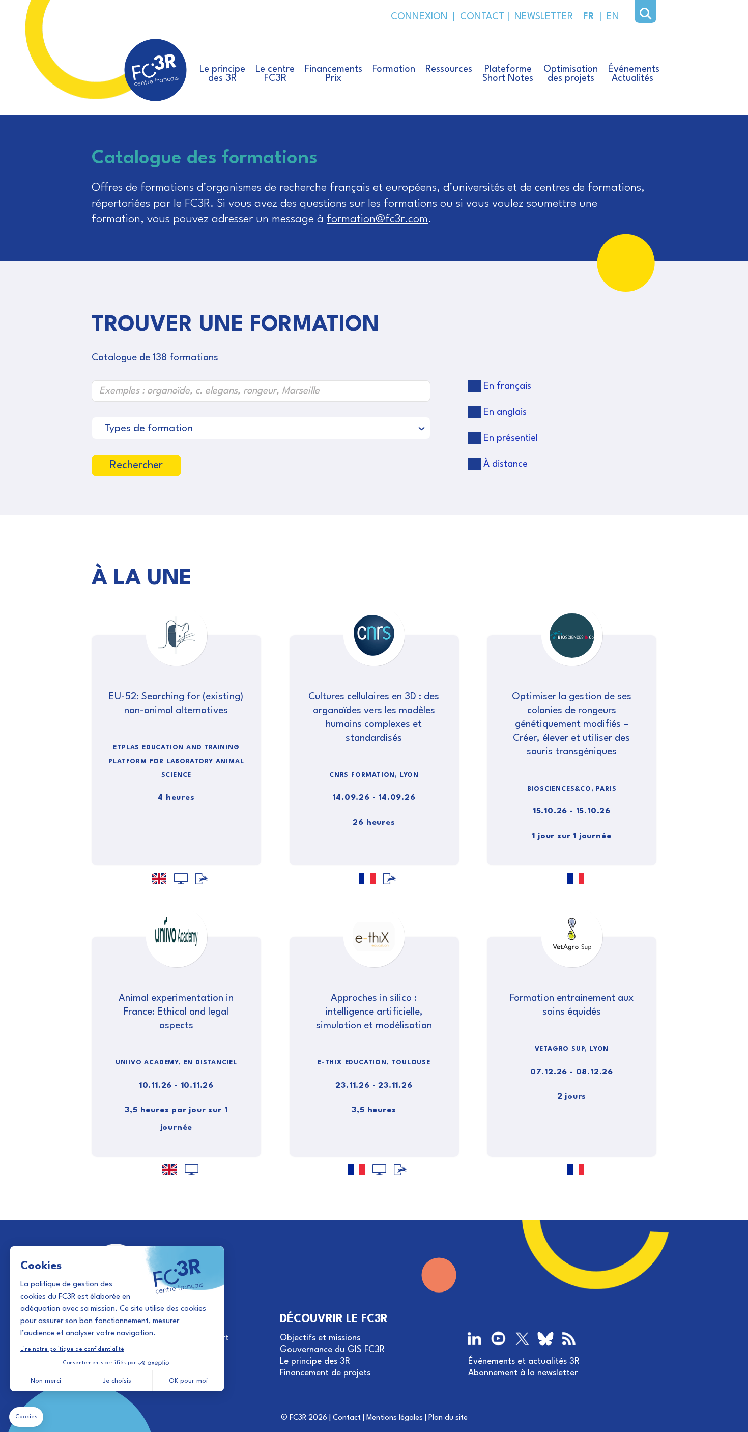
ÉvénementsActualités (633, 74)
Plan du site (448, 1418)
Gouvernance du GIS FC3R (332, 1349)
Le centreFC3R (275, 74)
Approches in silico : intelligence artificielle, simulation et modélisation (374, 1012)
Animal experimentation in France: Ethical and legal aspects (176, 1012)
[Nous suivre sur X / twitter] (522, 1340)
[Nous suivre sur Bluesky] (545, 1341)
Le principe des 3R (315, 1361)
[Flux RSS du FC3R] (569, 1340)
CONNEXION (419, 16)
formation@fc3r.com (377, 219)
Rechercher (136, 465)
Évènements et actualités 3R (524, 1361)
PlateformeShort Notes (507, 74)
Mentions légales (394, 1418)
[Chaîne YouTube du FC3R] (498, 1340)
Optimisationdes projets (570, 74)
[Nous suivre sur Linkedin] (475, 1340)
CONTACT (481, 16)
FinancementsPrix (333, 74)
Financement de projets (325, 1373)
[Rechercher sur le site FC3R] (645, 14)
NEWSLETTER (541, 16)
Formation (393, 69)
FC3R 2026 (308, 1418)
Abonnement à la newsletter (523, 1373)
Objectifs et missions (320, 1338)
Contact (347, 1418)
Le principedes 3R (222, 74)
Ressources (448, 69)
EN (613, 16)
